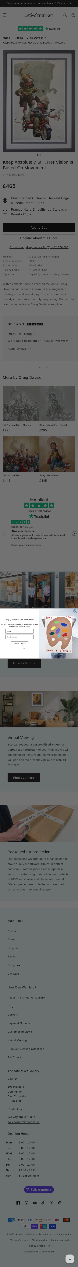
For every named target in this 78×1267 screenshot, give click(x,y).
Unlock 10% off (20, 644)
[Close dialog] (75, 611)
